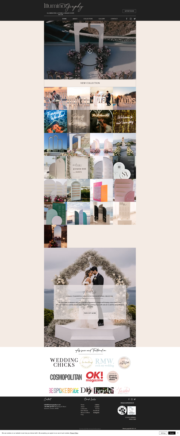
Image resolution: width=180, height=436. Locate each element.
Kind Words (84, 410)
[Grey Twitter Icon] (135, 19)
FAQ (82, 414)
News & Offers (85, 412)
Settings (163, 433)
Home (82, 405)
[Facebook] (126, 19)
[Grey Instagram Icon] (130, 19)
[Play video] (90, 51)
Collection (84, 408)
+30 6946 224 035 (49, 406)
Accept (172, 433)
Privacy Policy (74, 433)
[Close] (178, 433)
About (82, 407)
